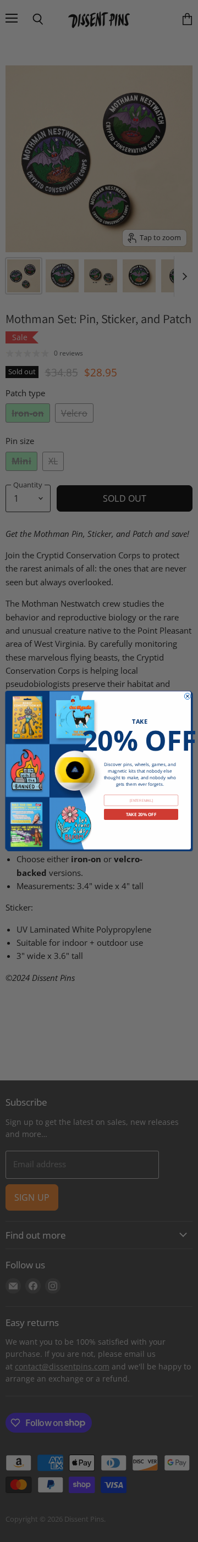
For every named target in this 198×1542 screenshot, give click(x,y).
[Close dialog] (187, 696)
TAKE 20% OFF (141, 815)
